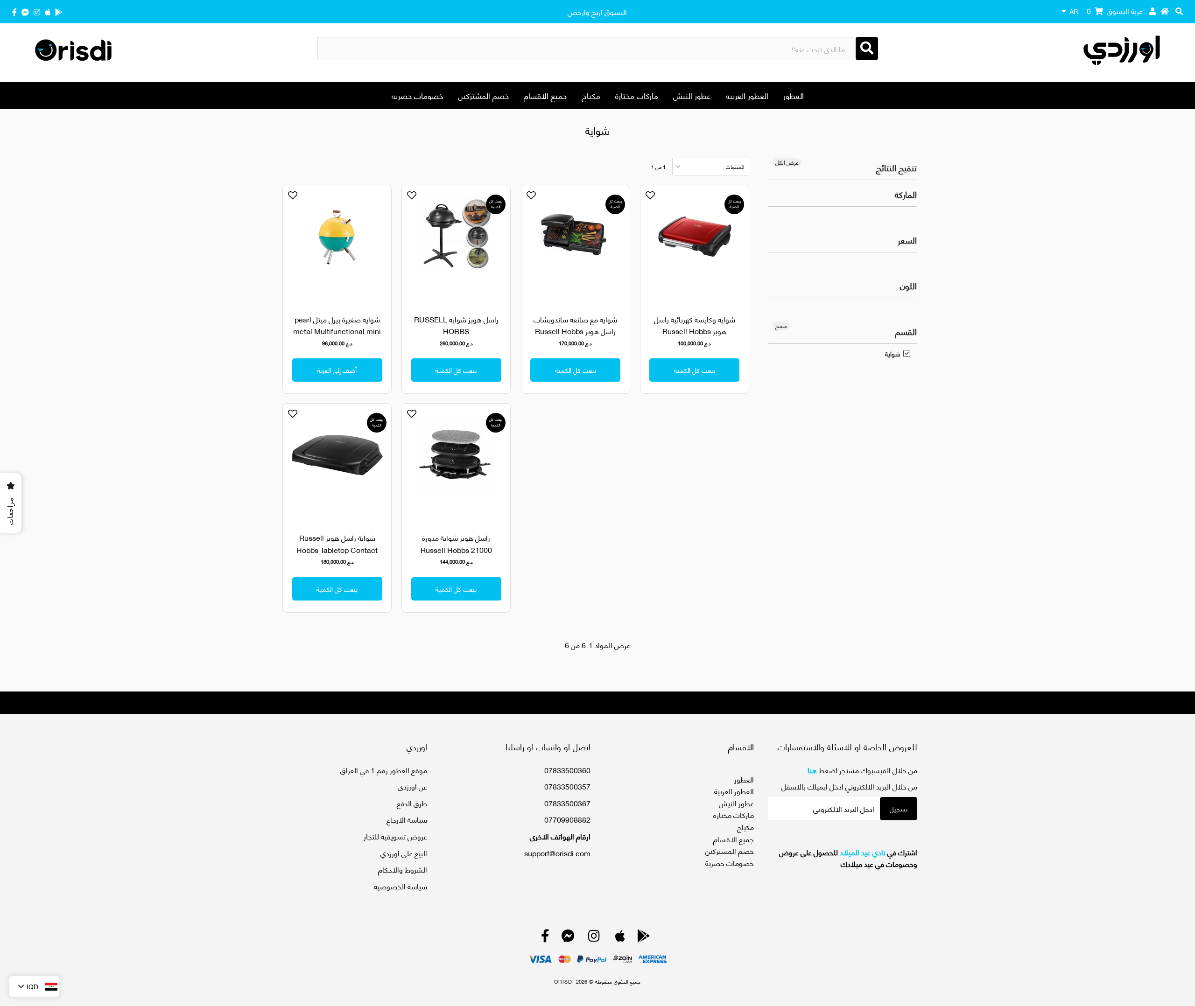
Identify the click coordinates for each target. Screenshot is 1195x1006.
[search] (1179, 10)
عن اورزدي (412, 786)
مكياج (591, 95)
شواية (892, 354)
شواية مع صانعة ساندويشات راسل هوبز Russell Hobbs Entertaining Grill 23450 (575, 330)
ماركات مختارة (636, 95)
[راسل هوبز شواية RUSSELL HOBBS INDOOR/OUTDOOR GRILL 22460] (456, 244)
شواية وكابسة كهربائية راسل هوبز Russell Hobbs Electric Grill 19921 (694, 330)
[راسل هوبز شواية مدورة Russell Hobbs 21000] (456, 462)
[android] (59, 11)
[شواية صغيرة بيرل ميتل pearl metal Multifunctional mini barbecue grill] (337, 244)
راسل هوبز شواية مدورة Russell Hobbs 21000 (456, 543)
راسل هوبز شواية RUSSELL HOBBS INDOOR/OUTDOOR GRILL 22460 (456, 337)
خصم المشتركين (483, 95)
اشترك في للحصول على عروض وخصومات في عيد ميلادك (848, 858)
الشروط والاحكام (402, 869)
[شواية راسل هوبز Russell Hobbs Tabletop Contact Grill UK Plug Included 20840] (337, 462)
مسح (781, 325)
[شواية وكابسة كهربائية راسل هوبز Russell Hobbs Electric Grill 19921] (694, 244)
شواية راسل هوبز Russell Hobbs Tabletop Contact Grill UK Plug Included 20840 (337, 555)
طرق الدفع (412, 803)
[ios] (47, 11)
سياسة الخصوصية (400, 886)
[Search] (867, 48)
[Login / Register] (1152, 10)
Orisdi (564, 981)
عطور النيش (692, 95)
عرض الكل (787, 162)
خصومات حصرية (417, 95)
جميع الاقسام (545, 95)
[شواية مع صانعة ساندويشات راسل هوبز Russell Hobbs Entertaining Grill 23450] (575, 244)
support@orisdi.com (557, 852)
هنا (812, 769)
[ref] (25, 11)
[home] (1164, 10)
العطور (793, 95)
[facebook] (14, 11)
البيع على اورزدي (403, 852)
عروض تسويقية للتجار (395, 836)
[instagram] (37, 11)
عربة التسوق (1115, 10)
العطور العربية (747, 95)
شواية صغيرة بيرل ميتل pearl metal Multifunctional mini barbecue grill (337, 330)
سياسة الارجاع (407, 819)
